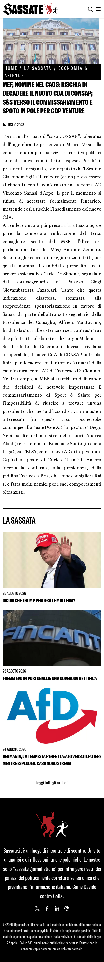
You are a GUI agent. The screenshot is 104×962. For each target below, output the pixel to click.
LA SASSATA (38, 68)
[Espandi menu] (98, 9)
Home (11, 68)
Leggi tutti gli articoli (52, 782)
